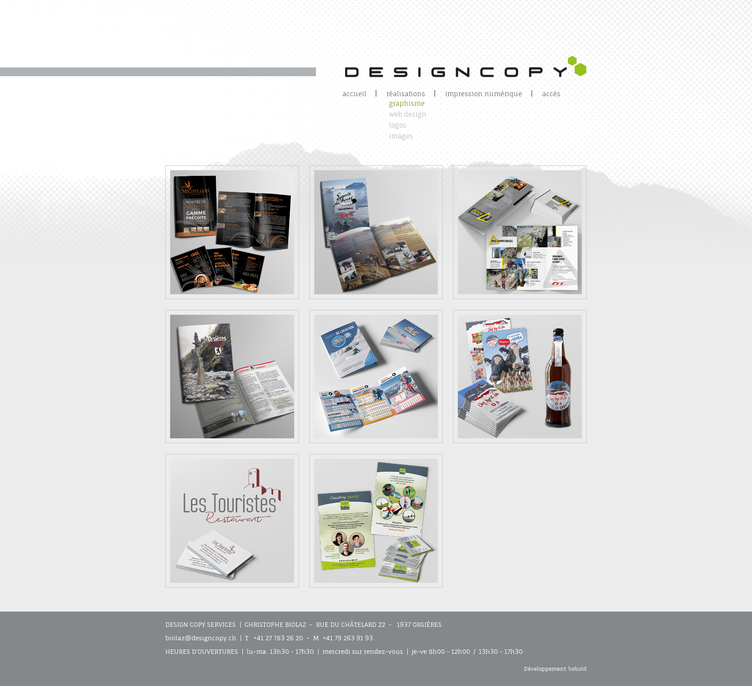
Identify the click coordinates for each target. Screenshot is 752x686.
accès (551, 94)
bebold (577, 669)
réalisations (405, 94)
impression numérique (483, 94)
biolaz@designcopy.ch (200, 638)
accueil (354, 94)
